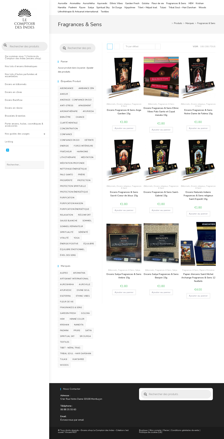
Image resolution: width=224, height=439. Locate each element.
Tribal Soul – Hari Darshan (182, 7)
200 (207, 46)
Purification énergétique (74, 209)
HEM (191, 3)
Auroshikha (89, 3)
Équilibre (88, 243)
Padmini (73, 7)
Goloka (145, 3)
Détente (89, 140)
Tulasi (163, 7)
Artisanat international (74, 278)
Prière (81, 174)
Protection (83, 180)
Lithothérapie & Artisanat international (78, 11)
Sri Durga (117, 7)
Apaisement (84, 105)
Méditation (87, 157)
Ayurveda (88, 111)
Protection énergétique (74, 192)
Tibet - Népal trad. (70, 347)
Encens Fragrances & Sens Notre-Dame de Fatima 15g (198, 112)
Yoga (77, 238)
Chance (80, 117)
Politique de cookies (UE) (150, 432)
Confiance (66, 134)
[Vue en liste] (117, 46)
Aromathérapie (69, 111)
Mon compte (155, 430)
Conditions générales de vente (185, 430)
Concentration (69, 128)
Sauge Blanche (68, 220)
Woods (202, 7)
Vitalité (64, 238)
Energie (64, 146)
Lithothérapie (68, 157)
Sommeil (87, 220)
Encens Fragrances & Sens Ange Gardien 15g (124, 112)
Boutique (143, 430)
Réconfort (84, 215)
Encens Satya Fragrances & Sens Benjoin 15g (161, 276)
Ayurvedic (102, 3)
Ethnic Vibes (116, 3)
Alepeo (64, 273)
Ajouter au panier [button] (124, 128)
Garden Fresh (132, 3)
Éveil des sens (68, 255)
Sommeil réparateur (71, 226)
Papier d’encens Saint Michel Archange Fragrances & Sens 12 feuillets (198, 278)
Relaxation (66, 215)
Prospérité (66, 180)
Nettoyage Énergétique (73, 169)
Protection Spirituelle (73, 186)
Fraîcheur (66, 151)
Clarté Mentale (69, 123)
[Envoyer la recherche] (40, 165)
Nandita (62, 7)
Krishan (200, 3)
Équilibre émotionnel (72, 249)
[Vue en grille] (110, 46)
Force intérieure (83, 146)
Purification (67, 197)
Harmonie (82, 151)
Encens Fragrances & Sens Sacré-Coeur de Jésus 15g (124, 194)
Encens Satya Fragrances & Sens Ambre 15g (124, 276)
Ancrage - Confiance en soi (76, 99)
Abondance (66, 88)
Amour (64, 94)
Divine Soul (83, 290)
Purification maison (71, 203)
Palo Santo (66, 174)
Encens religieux (124, 104)
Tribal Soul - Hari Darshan (75, 353)
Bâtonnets (111, 104)
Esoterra (65, 296)
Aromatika (75, 3)
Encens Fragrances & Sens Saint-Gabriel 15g (161, 194)
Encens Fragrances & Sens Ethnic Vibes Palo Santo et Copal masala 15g (161, 112)
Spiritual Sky (103, 7)
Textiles (105, 11)
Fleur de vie (158, 3)
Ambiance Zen (86, 88)
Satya (91, 7)
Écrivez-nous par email (72, 419)
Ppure (82, 7)
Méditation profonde (72, 163)
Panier (166, 430)
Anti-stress (66, 105)
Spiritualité (66, 232)
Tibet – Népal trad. (147, 7)
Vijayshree (129, 7)
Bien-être (65, 117)
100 (202, 46)
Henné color (77, 319)
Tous (212, 46)
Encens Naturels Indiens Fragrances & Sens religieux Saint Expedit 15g (198, 196)
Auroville (62, 3)
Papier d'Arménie (206, 270)
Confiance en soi (69, 140)
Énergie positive (69, 243)
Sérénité (83, 232)
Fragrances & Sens (176, 3)
